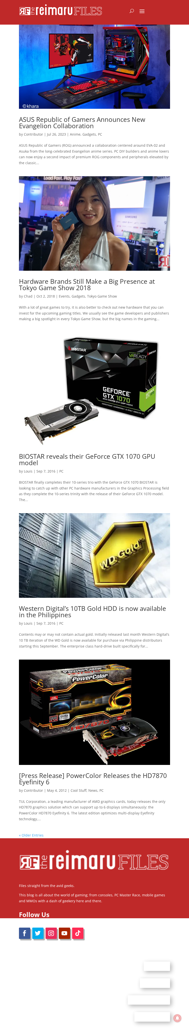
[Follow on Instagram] (51, 933)
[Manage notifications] (177, 1018)
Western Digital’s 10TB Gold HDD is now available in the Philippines (92, 611)
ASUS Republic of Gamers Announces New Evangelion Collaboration (82, 122)
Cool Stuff (78, 790)
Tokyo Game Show (102, 296)
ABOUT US (157, 966)
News (92, 790)
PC (100, 134)
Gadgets (89, 134)
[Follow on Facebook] (24, 933)
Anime (75, 134)
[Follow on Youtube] (64, 933)
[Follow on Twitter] (38, 933)
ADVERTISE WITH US (149, 999)
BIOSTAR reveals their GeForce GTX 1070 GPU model (87, 459)
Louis (28, 471)
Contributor (33, 134)
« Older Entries (31, 835)
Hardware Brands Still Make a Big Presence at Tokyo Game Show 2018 (87, 284)
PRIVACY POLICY (152, 1016)
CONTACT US (155, 983)
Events (64, 296)
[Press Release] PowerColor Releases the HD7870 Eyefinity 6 (93, 778)
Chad (28, 296)
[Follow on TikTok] (77, 933)
